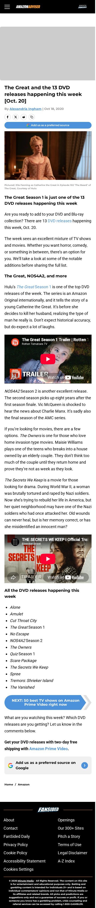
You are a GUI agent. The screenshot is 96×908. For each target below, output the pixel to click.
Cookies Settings (18, 869)
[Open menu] (7, 6)
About (9, 820)
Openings (66, 820)
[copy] (32, 117)
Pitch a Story (69, 836)
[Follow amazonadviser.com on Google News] (84, 765)
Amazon (23, 784)
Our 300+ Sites (71, 828)
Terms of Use (69, 844)
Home (8, 784)
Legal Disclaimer (72, 852)
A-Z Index (66, 861)
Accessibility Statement (25, 861)
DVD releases (60, 221)
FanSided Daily (17, 836)
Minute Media (26, 880)
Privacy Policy (16, 844)
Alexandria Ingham (26, 109)
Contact (11, 828)
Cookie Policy (15, 852)
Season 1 (33, 286)
